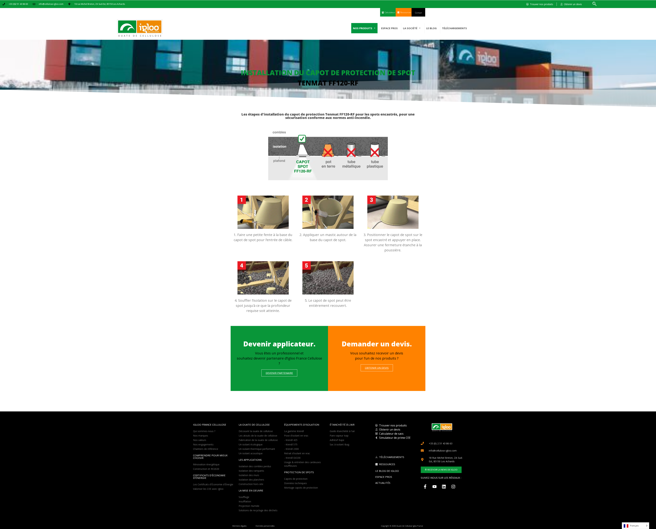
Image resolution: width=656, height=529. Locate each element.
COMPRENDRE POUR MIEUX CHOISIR (210, 457)
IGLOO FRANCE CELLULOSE (209, 424)
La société (410, 28)
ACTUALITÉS (382, 482)
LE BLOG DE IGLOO (387, 471)
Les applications (250, 459)
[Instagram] (453, 486)
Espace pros (389, 28)
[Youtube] (434, 486)
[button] (594, 4)
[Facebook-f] (425, 486)
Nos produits (362, 28)
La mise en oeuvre (251, 490)
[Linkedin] (444, 486)
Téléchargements (454, 28)
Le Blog (431, 28)
